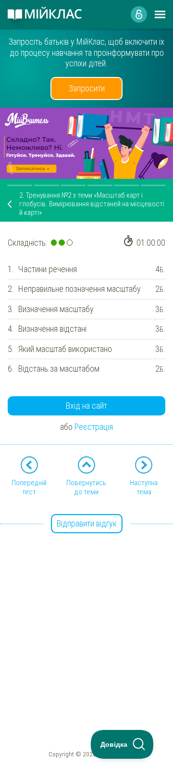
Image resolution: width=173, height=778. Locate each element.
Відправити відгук (87, 523)
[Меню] (160, 14)
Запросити (87, 88)
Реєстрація (93, 427)
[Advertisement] (86, 611)
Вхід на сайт (86, 406)
